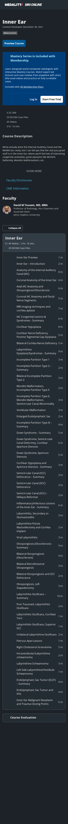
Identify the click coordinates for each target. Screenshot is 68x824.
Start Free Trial (51, 99)
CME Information (17, 188)
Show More (34, 171)
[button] (34, 243)
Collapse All (14, 228)
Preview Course (14, 43)
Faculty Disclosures (19, 180)
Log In (33, 99)
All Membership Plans (31, 86)
